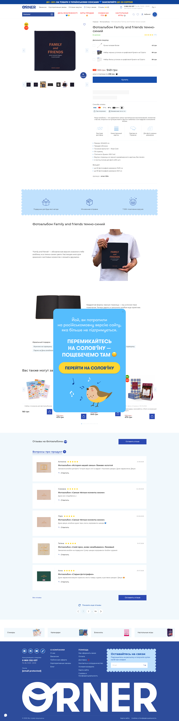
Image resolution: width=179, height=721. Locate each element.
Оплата (82, 656)
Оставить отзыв (132, 441)
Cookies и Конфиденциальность (143, 718)
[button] (23, 50)
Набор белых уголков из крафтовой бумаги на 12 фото (124, 59)
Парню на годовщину (126, 346)
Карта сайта (84, 670)
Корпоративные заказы (58, 7)
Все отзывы (37, 598)
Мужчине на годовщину (43, 346)
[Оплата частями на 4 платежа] (122, 107)
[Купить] (49, 411)
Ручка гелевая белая (111, 45)
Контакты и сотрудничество (91, 663)
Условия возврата (86, 667)
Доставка (83, 660)
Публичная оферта (58, 660)
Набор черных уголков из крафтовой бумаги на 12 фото (124, 52)
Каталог (26, 14)
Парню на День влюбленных (44, 350)
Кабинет (147, 14)
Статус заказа (91, 7)
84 (96, 611)
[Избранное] (137, 14)
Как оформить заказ (87, 653)
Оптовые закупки (75, 7)
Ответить (65, 473)
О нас (52, 653)
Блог (52, 667)
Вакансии (43, 7)
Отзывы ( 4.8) (103, 7)
